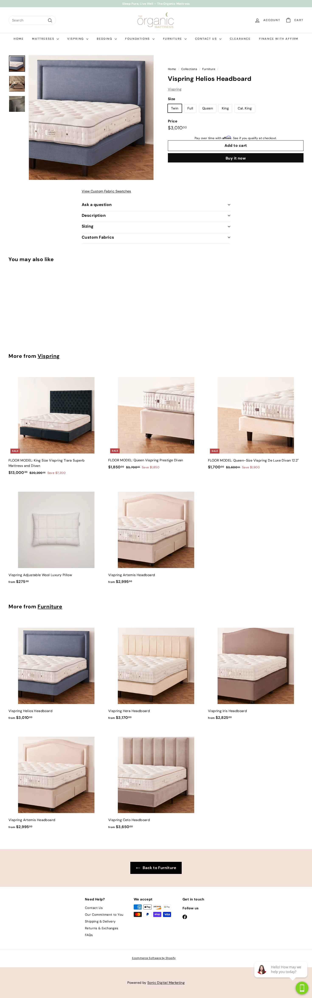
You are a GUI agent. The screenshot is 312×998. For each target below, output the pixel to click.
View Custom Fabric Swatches (106, 191)
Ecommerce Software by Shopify (154, 958)
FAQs (89, 935)
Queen (207, 108)
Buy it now (236, 158)
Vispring (76, 39)
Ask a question (97, 204)
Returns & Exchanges (101, 928)
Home (19, 39)
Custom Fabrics (98, 237)
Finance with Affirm (278, 39)
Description (94, 215)
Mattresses (44, 39)
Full (190, 108)
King (225, 108)
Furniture (173, 39)
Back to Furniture (159, 867)
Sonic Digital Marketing (166, 982)
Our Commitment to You (104, 915)
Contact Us (206, 39)
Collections (189, 69)
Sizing (88, 226)
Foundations (138, 39)
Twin (174, 108)
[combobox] (32, 20)
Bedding (105, 39)
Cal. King (245, 108)
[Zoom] (91, 117)
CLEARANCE (240, 39)
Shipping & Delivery (100, 921)
